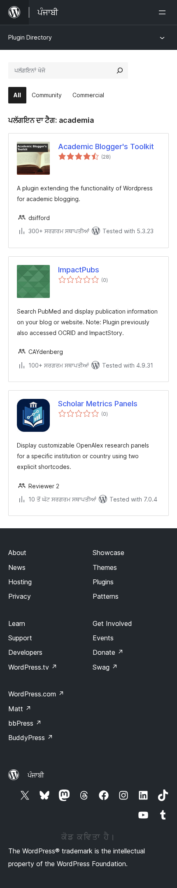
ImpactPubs (78, 269)
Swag (105, 667)
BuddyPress (30, 737)
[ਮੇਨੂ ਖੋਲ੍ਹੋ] (164, 12)
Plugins (103, 582)
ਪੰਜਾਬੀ (36, 775)
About (17, 552)
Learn (16, 623)
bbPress (25, 723)
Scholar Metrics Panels (97, 403)
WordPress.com (36, 694)
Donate (108, 652)
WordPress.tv (32, 667)
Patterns (106, 596)
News (17, 567)
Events (103, 638)
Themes (105, 567)
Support (20, 638)
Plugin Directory (30, 37)
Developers (25, 652)
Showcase (108, 552)
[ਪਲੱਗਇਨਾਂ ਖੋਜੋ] (120, 70)
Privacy (19, 596)
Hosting (20, 582)
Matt (19, 709)
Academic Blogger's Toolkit (106, 146)
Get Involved (112, 623)
